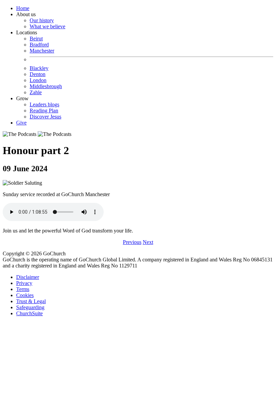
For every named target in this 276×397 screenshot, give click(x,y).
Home (22, 8)
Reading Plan (44, 110)
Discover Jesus (45, 116)
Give (21, 122)
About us (40, 20)
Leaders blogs (44, 104)
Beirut (36, 38)
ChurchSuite (29, 313)
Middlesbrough (46, 86)
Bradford (39, 44)
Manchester (42, 50)
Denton (37, 74)
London (38, 80)
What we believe (47, 26)
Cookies (25, 295)
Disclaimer (27, 277)
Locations (39, 62)
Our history (42, 20)
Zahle (36, 92)
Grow (38, 107)
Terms (22, 289)
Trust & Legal (31, 301)
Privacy (24, 283)
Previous (132, 242)
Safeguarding (30, 307)
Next (148, 242)
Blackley (39, 68)
